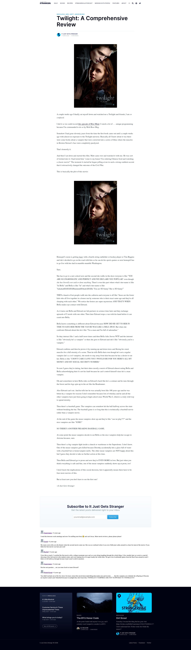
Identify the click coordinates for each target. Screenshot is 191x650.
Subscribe (147, 3)
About (124, 3)
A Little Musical (48, 599)
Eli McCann (84, 628)
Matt (72, 14)
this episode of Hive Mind (88, 124)
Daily (56, 3)
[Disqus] (95, 554)
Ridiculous (61, 14)
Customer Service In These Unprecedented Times (52, 608)
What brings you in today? (52, 617)
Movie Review (79, 14)
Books (62, 3)
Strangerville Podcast (83, 3)
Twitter (149, 643)
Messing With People (102, 3)
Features (116, 3)
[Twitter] (140, 3)
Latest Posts (133, 643)
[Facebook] (136, 3)
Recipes (70, 3)
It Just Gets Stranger (69, 34)
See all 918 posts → (50, 626)
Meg (67, 14)
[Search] (132, 3)
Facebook (142, 643)
